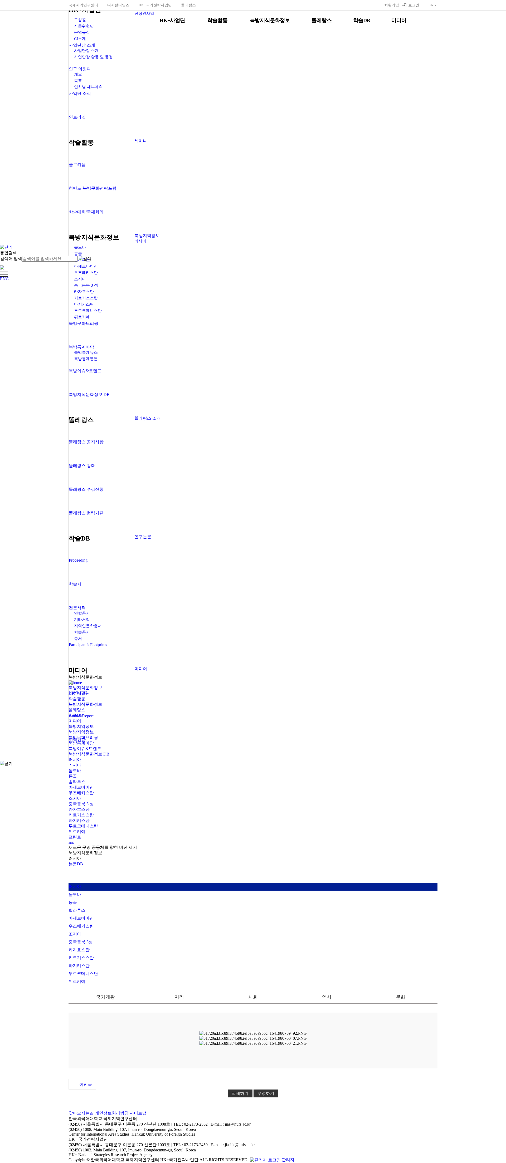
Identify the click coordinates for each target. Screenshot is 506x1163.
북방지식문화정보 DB (89, 394)
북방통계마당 (81, 347)
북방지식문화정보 (270, 20)
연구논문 (142, 536)
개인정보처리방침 (112, 1113)
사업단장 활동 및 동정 (93, 57)
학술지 (75, 584)
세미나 (140, 141)
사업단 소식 (80, 93)
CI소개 (80, 39)
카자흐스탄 (79, 809)
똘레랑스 (188, 5)
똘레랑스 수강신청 (86, 489)
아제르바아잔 (81, 918)
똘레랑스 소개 (147, 418)
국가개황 (105, 997)
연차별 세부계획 (88, 87)
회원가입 (391, 5)
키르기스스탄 (81, 815)
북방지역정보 (147, 235)
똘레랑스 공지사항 (86, 442)
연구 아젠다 (80, 69)
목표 (78, 80)
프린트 (75, 837)
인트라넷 (77, 117)
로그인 (413, 5)
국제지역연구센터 (83, 5)
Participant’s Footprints (88, 644)
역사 (327, 997)
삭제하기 (240, 1093)
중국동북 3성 (81, 942)
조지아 (75, 798)
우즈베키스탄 (81, 793)
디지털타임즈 (118, 5)
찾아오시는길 (81, 1113)
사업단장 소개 (82, 45)
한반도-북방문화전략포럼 (92, 188)
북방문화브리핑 (83, 323)
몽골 (73, 776)
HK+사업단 (172, 20)
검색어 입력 (11, 258)
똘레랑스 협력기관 (86, 513)
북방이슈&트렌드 (85, 371)
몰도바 (75, 770)
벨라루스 (77, 781)
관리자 (287, 1159)
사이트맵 (138, 1113)
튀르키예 (77, 831)
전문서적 (77, 608)
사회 (253, 997)
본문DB (76, 864)
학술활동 (217, 20)
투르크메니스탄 (83, 826)
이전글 (85, 1084)
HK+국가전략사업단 (155, 5)
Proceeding (78, 560)
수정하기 (265, 1093)
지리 (179, 997)
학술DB (361, 20)
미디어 (398, 20)
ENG (432, 5)
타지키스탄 (79, 820)
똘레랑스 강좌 (82, 465)
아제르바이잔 (81, 787)
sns (71, 842)
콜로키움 (77, 164)
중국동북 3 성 (81, 804)
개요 (78, 74)
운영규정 (82, 32)
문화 (400, 997)
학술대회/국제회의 (86, 212)
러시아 (140, 241)
